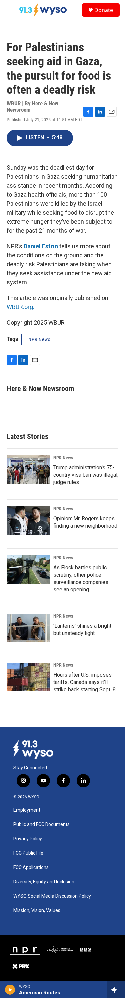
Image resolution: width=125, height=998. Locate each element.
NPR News (63, 457)
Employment (26, 810)
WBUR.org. (20, 306)
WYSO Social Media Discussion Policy (52, 896)
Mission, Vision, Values (36, 910)
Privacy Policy (27, 838)
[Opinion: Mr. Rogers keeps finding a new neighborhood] (28, 520)
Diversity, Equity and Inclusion (43, 881)
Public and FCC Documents (41, 824)
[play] (10, 989)
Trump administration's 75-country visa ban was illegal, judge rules (85, 474)
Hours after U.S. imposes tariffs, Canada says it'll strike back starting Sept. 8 (84, 682)
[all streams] (116, 989)
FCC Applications (31, 867)
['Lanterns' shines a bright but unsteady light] (28, 628)
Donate (103, 10)
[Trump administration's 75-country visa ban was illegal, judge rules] (28, 469)
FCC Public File (28, 853)
